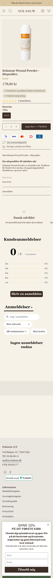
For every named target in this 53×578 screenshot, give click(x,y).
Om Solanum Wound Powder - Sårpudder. (21, 155)
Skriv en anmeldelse (26, 294)
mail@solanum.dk (11, 460)
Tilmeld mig (26, 570)
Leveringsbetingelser (11, 496)
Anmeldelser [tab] (18, 307)
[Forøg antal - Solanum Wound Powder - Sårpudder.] (16, 126)
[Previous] (3, 3)
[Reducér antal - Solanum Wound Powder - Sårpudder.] (5, 126)
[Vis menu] (4, 10)
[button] (26, 263)
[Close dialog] (48, 525)
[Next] (49, 3)
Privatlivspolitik (9, 501)
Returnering (8, 506)
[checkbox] (39, 332)
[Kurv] (49, 10)
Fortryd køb (7, 511)
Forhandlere (8, 516)
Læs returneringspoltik (17, 142)
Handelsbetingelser (11, 491)
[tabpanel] (26, 347)
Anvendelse (7, 191)
